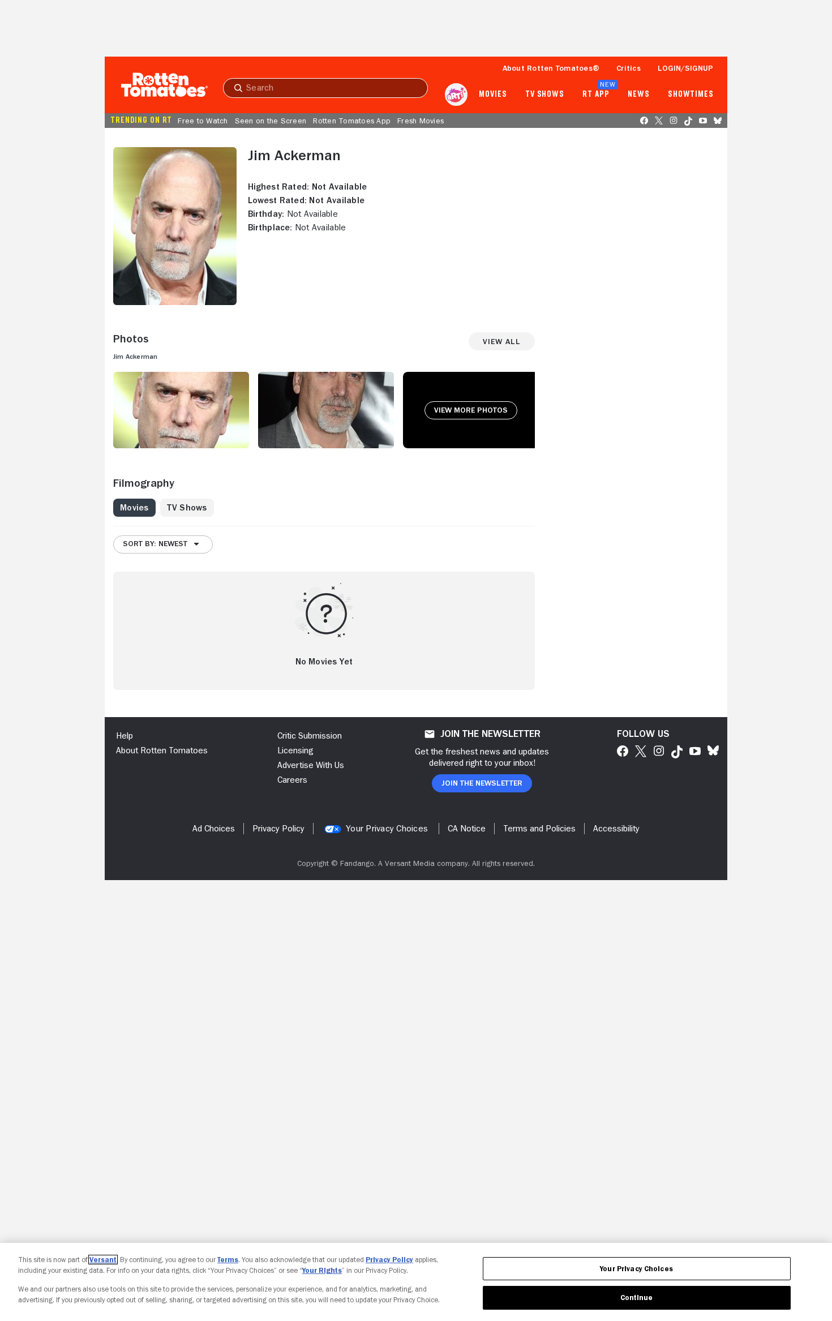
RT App (595, 94)
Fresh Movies (420, 121)
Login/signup (685, 68)
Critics (628, 68)
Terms (227, 1259)
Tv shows (544, 94)
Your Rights (322, 1270)
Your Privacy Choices (387, 828)
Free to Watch (203, 121)
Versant (103, 1259)
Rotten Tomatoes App (352, 121)
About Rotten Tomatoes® (551, 68)
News (639, 94)
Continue (636, 1297)
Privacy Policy (389, 1259)
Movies (493, 94)
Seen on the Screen (271, 121)
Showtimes (691, 94)
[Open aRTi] (456, 94)
